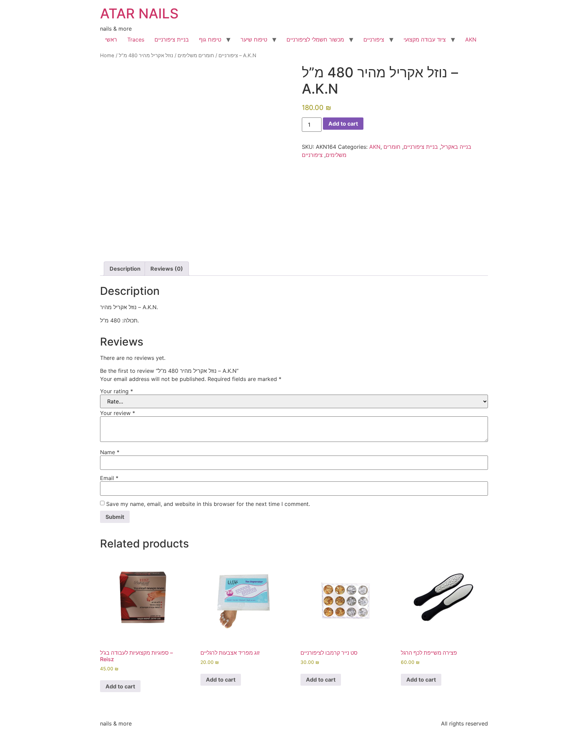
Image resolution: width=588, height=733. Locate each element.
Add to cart (343, 123)
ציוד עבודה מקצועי (425, 39)
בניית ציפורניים (171, 39)
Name (109, 452)
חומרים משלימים (196, 55)
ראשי (111, 39)
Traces (135, 39)
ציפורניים (373, 39)
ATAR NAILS (139, 13)
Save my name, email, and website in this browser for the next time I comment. (208, 504)
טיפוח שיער (254, 39)
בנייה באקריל (456, 146)
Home (107, 55)
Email (109, 478)
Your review (117, 413)
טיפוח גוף (210, 39)
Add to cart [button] (120, 686)
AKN (470, 39)
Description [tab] (125, 268)
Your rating (116, 391)
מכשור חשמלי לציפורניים (315, 39)
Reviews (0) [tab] (166, 268)
